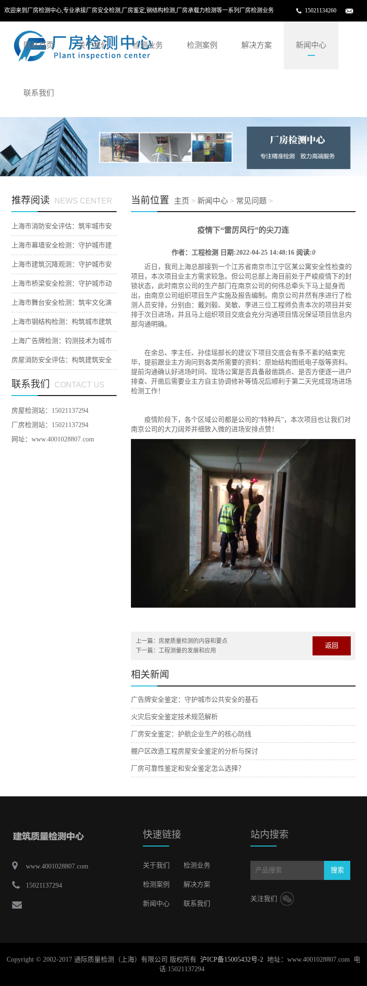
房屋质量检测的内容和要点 (193, 641)
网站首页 (38, 45)
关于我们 (93, 45)
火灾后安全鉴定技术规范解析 (174, 716)
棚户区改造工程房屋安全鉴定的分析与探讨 (194, 751)
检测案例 (202, 45)
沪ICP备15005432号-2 (231, 959)
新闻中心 (311, 45)
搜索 (337, 870)
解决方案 (256, 45)
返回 (331, 645)
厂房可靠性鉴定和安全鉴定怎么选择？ (188, 768)
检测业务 (147, 45)
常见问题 (251, 201)
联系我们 (38, 93)
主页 (181, 201)
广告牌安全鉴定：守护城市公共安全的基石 (194, 699)
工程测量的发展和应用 (187, 650)
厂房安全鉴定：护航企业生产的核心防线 (191, 734)
